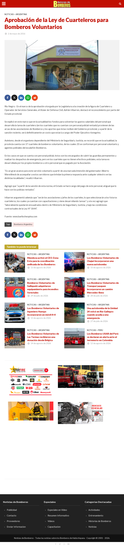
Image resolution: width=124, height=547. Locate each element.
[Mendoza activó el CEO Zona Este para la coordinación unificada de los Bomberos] (15, 262)
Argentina (21, 14)
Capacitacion (54, 526)
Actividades (94, 509)
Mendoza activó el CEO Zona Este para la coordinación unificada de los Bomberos (42, 261)
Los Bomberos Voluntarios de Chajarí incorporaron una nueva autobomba (103, 261)
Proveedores (13, 521)
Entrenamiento (95, 515)
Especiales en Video (57, 509)
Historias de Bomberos (99, 521)
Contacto (11, 515)
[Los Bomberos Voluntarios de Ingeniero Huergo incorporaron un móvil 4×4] (15, 312)
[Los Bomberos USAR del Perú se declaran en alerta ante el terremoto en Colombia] (74, 337)
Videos (51, 521)
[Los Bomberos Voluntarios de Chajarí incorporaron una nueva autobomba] (74, 262)
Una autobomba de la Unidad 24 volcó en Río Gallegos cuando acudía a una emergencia (102, 313)
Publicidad (12, 509)
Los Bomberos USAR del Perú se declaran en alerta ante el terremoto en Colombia (102, 337)
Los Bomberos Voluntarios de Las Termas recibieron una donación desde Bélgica (43, 337)
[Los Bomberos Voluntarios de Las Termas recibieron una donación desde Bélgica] (15, 337)
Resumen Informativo (58, 515)
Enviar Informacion (16, 526)
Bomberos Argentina (23, 224)
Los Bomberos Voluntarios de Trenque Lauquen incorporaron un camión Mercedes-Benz (103, 287)
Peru (100, 330)
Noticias (9, 14)
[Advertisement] (30, 449)
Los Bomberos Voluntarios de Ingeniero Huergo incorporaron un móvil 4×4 (43, 311)
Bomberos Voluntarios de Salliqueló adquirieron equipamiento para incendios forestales (42, 287)
